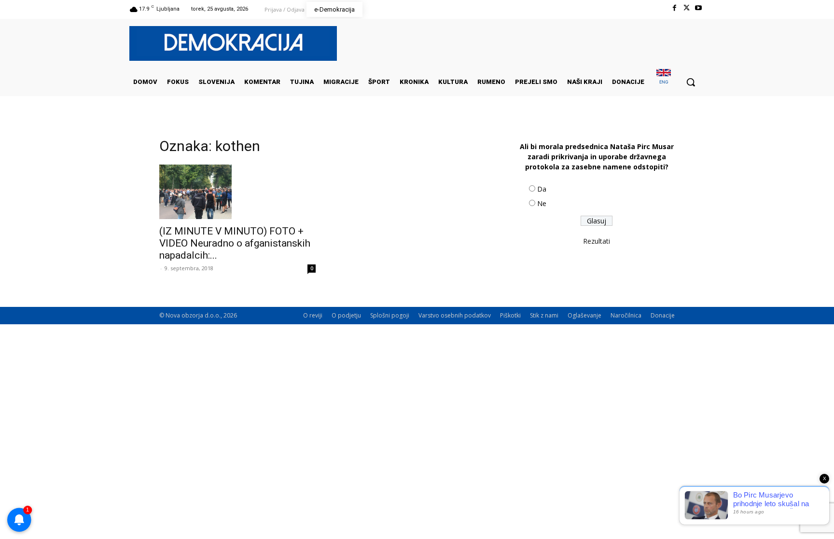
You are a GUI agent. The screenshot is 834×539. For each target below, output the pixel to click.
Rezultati (596, 241)
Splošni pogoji (389, 315)
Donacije (663, 315)
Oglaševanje (584, 315)
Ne (541, 203)
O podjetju (346, 315)
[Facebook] (674, 8)
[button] (691, 82)
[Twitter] (687, 8)
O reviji (312, 315)
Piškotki (510, 315)
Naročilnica (626, 315)
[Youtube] (699, 8)
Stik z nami (544, 315)
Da (541, 188)
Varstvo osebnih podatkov (454, 315)
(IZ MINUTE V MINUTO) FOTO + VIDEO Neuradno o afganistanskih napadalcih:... (234, 243)
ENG (663, 81)
